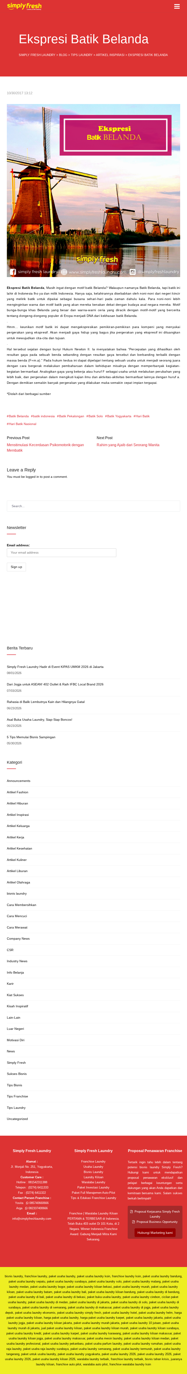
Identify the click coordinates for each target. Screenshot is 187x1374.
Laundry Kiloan (93, 1177)
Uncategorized (17, 1119)
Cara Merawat (17, 927)
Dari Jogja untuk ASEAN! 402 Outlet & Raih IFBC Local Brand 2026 (55, 684)
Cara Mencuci (17, 916)
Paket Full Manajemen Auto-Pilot (93, 1192)
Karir (10, 983)
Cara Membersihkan (21, 905)
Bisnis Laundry (93, 1172)
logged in (32, 476)
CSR (10, 950)
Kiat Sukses (15, 995)
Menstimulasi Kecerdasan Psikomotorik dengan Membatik (45, 447)
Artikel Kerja (15, 837)
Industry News (17, 961)
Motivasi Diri (15, 1040)
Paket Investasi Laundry (93, 1187)
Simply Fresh (16, 1062)
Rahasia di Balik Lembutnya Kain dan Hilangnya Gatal (46, 702)
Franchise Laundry (93, 1161)
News (11, 1051)
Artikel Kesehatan (19, 848)
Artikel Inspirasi (18, 815)
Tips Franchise (17, 1096)
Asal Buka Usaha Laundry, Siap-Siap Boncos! (39, 719)
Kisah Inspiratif (17, 1006)
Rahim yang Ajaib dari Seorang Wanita (128, 445)
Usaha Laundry (93, 1166)
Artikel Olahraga (18, 882)
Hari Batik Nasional (22, 424)
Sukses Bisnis (17, 1074)
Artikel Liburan (17, 871)
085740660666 (39, 1203)
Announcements (18, 781)
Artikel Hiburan (17, 803)
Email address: (18, 545)
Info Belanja (15, 972)
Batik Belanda (19, 416)
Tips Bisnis (14, 1085)
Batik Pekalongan (71, 416)
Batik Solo (95, 416)
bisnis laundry (17, 893)
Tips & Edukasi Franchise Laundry (93, 1198)
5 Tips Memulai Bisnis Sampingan (31, 737)
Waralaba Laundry (93, 1182)
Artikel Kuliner (17, 860)
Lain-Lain (13, 1017)
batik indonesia (44, 416)
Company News (18, 938)
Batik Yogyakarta (119, 416)
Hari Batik (143, 416)
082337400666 (38, 1208)
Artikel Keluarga (18, 826)
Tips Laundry (16, 1107)
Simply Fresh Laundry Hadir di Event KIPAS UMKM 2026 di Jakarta (55, 667)
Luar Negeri (15, 1028)
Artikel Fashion (17, 792)
